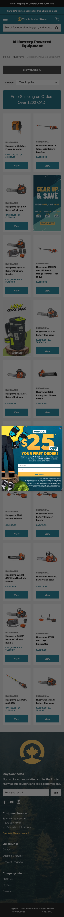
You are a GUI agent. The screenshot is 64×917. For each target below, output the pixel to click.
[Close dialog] (61, 428)
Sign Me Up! (39, 474)
